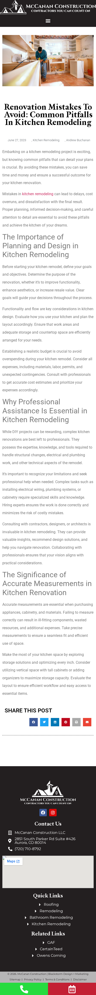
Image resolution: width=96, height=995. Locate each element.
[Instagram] (53, 812)
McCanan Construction (31, 974)
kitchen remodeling (37, 194)
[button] (48, 20)
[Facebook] (43, 812)
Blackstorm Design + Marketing (68, 974)
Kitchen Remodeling (46, 140)
